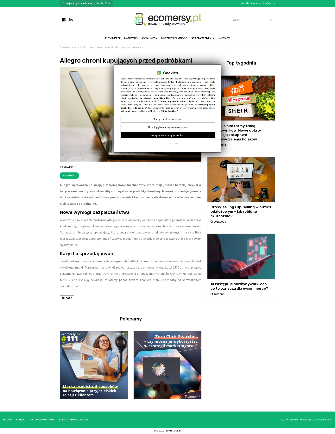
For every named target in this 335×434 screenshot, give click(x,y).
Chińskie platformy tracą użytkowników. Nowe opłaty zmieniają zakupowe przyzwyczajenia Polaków (236, 132)
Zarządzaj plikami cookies (167, 430)
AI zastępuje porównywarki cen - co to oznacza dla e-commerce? (240, 286)
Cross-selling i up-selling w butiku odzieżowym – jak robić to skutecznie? (241, 211)
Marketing (131, 38)
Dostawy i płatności (174, 38)
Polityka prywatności (42, 419)
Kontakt (245, 3)
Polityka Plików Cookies (73, 419)
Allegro (67, 298)
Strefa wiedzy (201, 38)
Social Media (149, 38)
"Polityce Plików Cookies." (164, 111)
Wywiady (224, 38)
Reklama (255, 3)
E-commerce (113, 38)
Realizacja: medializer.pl (317, 419)
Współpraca (268, 3)
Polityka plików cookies (168, 144)
